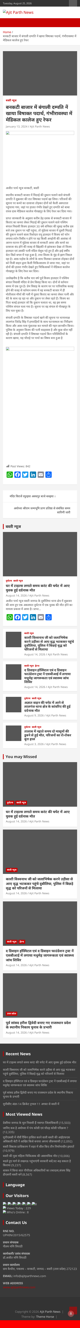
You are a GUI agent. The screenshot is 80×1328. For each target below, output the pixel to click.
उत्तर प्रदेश (11, 1013)
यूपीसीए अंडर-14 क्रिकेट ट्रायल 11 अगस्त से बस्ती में (31, 1104)
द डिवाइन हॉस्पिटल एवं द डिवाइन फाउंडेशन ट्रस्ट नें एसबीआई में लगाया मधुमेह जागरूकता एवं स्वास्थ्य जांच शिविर (47, 676)
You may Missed (21, 756)
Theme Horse (45, 1317)
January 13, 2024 (16, 126)
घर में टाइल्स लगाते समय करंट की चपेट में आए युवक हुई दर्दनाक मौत (38, 587)
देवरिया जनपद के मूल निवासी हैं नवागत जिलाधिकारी (30, 1123)
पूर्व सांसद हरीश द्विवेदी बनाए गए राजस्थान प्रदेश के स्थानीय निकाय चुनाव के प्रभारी (38, 1024)
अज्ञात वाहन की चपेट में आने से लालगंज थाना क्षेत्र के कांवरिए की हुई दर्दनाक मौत (47, 706)
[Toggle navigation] (8, 22)
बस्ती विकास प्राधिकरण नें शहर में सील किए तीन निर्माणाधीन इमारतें (38, 1146)
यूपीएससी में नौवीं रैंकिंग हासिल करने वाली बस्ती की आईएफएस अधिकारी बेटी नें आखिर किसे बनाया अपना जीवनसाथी (36, 1139)
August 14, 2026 (16, 595)
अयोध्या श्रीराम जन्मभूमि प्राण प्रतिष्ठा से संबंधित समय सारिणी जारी (42, 510)
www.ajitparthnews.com (19, 1287)
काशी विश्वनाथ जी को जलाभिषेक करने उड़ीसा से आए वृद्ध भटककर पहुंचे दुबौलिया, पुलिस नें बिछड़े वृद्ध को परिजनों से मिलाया (49, 643)
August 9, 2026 (34, 715)
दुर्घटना (9, 580)
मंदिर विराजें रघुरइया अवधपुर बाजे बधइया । (33, 496)
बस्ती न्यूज (11, 100)
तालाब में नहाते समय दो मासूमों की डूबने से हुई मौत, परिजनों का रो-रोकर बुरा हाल (47, 735)
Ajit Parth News (40, 126)
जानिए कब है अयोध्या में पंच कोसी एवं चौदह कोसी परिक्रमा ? (35, 1128)
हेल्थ (37, 665)
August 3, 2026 (34, 744)
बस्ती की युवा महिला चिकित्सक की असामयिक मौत (30, 1156)
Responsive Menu (73, 3)
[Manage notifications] (71, 1314)
